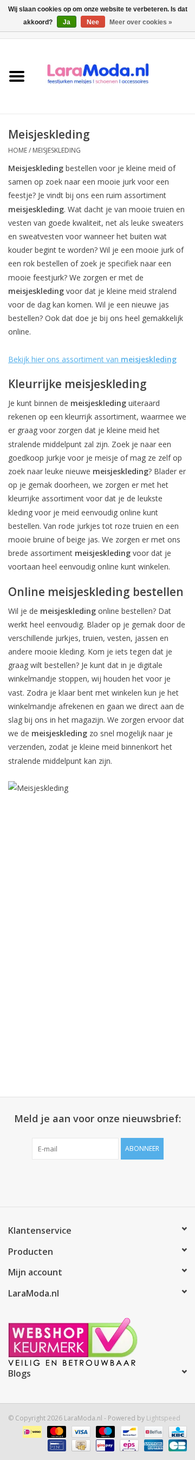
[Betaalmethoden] (31, 1431)
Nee (93, 22)
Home (17, 150)
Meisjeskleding (56, 150)
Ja (66, 22)
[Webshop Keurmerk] (97, 1342)
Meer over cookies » (140, 22)
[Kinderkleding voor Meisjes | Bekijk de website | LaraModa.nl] (114, 75)
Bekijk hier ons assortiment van (92, 359)
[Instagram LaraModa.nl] (136, 1181)
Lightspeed (163, 1418)
